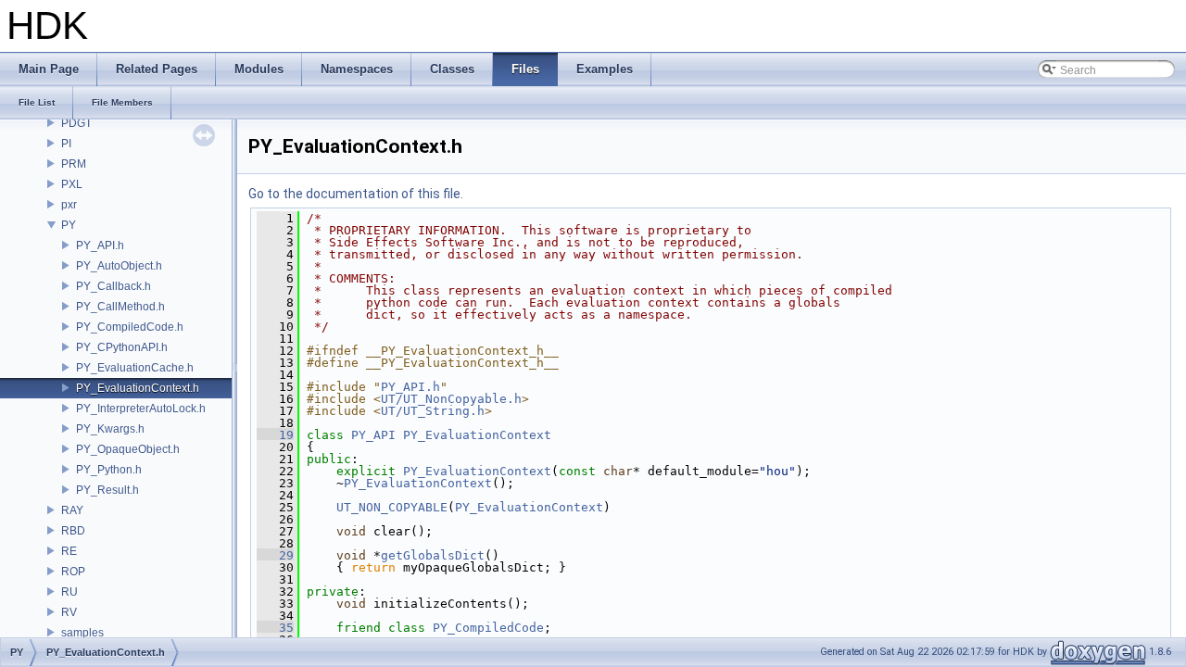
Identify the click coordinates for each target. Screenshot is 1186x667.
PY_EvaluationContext (477, 435)
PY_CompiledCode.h (129, 327)
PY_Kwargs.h (110, 428)
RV (69, 612)
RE (69, 551)
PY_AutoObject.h (119, 265)
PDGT (76, 123)
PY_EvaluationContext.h (137, 388)
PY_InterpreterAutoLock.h (141, 408)
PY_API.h (100, 245)
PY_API (373, 435)
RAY (72, 510)
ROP (73, 571)
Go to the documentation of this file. (355, 193)
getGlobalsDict (433, 555)
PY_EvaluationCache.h (135, 367)
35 (275, 628)
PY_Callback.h (113, 286)
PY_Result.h (107, 490)
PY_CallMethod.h (120, 306)
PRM (73, 163)
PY (68, 225)
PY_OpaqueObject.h (128, 449)
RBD (73, 530)
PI (66, 143)
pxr (69, 204)
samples (82, 632)
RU (69, 591)
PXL (71, 184)
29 (275, 555)
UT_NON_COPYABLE (392, 507)
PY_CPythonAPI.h (122, 347)
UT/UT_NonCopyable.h (451, 399)
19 (275, 435)
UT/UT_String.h (433, 411)
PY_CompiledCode (488, 628)
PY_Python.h (109, 469)
